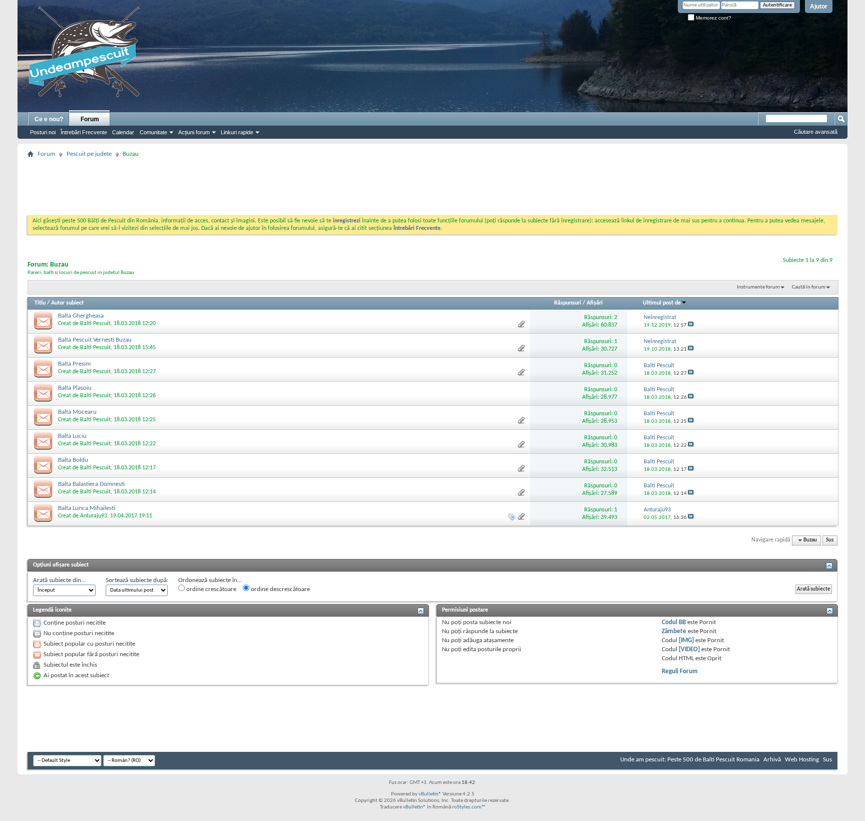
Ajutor (818, 6)
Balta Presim (74, 364)
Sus (829, 540)
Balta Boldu (73, 460)
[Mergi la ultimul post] (691, 325)
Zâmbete (674, 631)
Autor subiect (67, 303)
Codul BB (674, 622)
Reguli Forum (680, 671)
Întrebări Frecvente (84, 132)
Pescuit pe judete (89, 154)
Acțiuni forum (194, 132)
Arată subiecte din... (59, 580)
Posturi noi (43, 132)
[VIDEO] (689, 649)
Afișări (595, 303)
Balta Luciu (72, 436)
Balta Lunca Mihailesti (86, 508)
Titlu (40, 303)
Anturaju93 (93, 516)
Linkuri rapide (237, 132)
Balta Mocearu (77, 412)
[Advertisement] (432, 183)
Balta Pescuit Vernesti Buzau (95, 340)
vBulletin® (430, 794)
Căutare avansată (815, 132)
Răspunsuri (567, 303)
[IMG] (686, 640)
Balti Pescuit (95, 324)
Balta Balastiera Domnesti (91, 484)
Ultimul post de (662, 303)
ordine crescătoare (210, 589)
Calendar (123, 132)
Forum (90, 119)
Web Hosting (802, 759)
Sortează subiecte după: (137, 580)
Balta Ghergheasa (81, 316)
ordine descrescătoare (279, 589)
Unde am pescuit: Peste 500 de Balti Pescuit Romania (689, 759)
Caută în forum (808, 287)
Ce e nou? (49, 119)
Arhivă (772, 759)
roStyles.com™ (469, 807)
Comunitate (153, 132)
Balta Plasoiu (75, 388)
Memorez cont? (712, 18)
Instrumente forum (758, 287)
